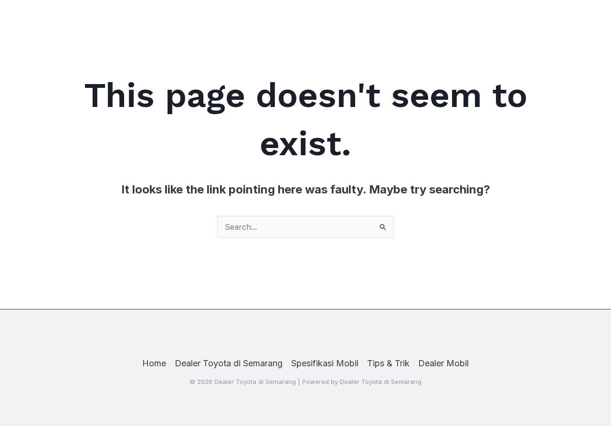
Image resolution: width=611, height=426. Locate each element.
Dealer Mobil (443, 363)
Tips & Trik (388, 363)
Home (154, 363)
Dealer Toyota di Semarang (229, 363)
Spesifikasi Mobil (324, 363)
